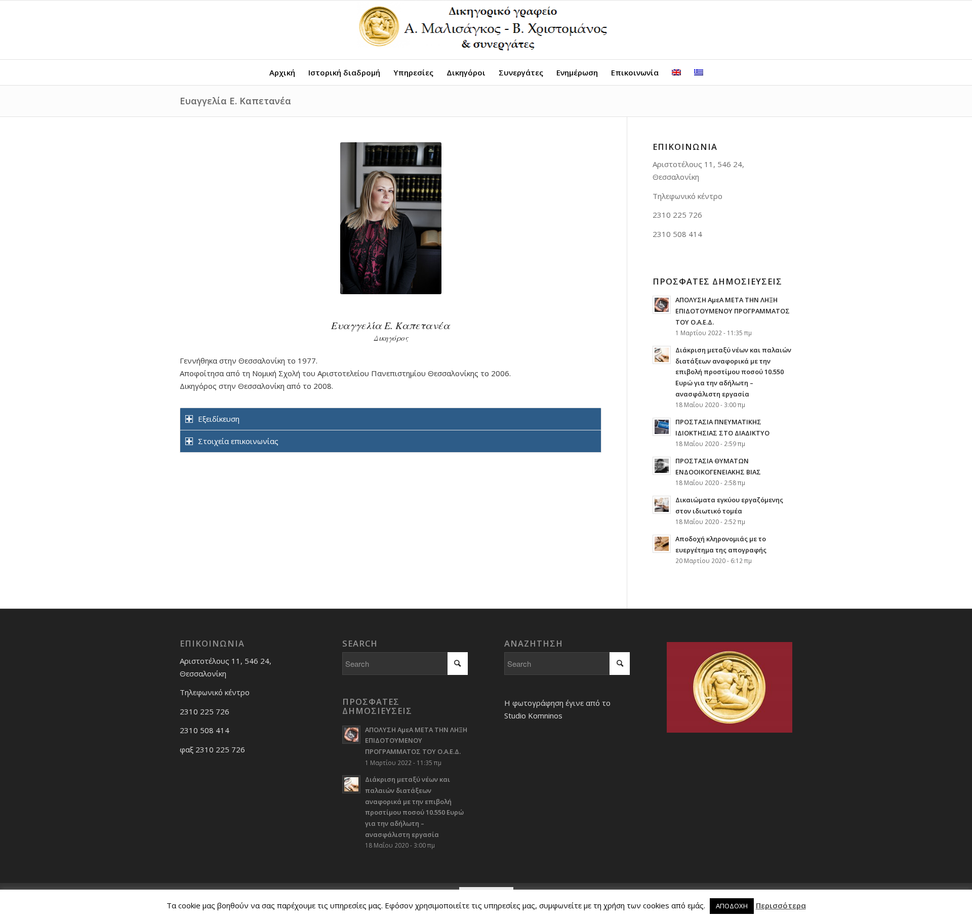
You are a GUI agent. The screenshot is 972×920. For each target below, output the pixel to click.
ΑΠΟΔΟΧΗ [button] (732, 905)
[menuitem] (282, 72)
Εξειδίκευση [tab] (218, 419)
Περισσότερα (781, 905)
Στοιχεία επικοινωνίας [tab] (238, 441)
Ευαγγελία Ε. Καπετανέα (235, 101)
